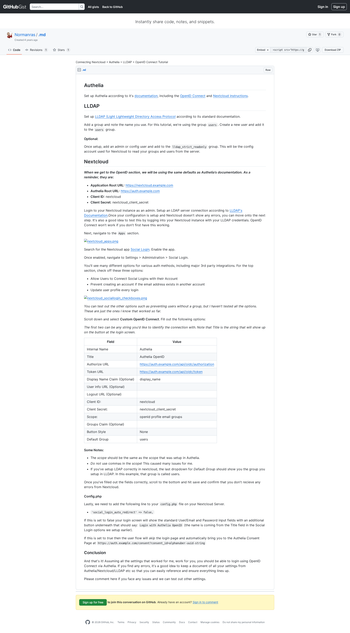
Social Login (140, 249)
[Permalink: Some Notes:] (81, 450)
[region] (175, 332)
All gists (93, 7)
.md (42, 34)
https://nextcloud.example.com (149, 185)
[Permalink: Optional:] (81, 139)
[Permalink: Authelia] (81, 85)
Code (16, 50)
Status (156, 622)
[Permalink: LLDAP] (81, 106)
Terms (120, 622)
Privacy (132, 622)
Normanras (25, 34)
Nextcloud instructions (230, 96)
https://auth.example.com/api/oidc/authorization (177, 364)
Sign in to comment (205, 602)
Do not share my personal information (244, 622)
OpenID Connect (192, 96)
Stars (63, 50)
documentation (146, 96)
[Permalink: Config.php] (81, 496)
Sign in (323, 7)
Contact (192, 622)
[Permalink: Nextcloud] (81, 162)
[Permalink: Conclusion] (81, 552)
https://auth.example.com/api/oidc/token (171, 372)
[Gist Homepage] (15, 6)
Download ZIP (333, 49)
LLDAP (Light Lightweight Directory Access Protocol (135, 116)
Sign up (339, 7)
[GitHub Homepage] (87, 622)
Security (144, 622)
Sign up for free (93, 602)
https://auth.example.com (140, 191)
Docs (182, 622)
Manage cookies (210, 622)
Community (169, 622)
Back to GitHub (112, 7)
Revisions (38, 50)
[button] (309, 50)
